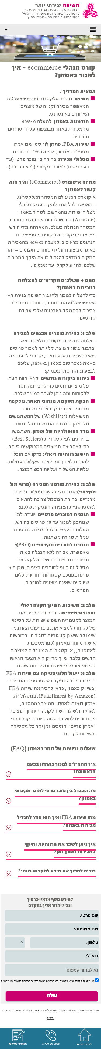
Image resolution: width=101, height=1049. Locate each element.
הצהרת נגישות (23, 1010)
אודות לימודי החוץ (45, 1010)
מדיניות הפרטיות (89, 1010)
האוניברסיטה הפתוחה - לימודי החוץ (53, 17)
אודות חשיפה (68, 1010)
